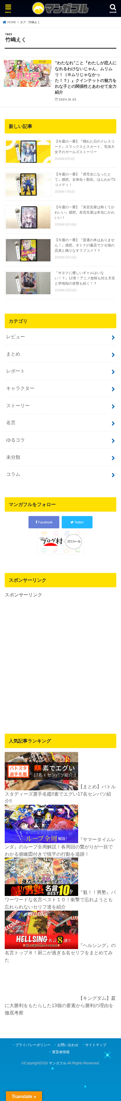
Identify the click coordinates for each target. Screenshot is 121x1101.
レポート (15, 370)
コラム (13, 474)
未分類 (13, 457)
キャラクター (20, 388)
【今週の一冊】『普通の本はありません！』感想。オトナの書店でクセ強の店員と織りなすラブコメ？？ (85, 245)
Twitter (78, 522)
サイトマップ (95, 1045)
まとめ (13, 353)
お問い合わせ (67, 1045)
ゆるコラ (15, 439)
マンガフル (57, 1063)
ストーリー (18, 405)
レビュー (15, 336)
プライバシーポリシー (33, 1045)
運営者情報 (61, 1052)
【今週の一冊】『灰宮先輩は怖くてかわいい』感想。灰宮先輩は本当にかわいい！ (85, 212)
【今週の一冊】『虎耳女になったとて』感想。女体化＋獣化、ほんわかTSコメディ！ (85, 179)
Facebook (45, 522)
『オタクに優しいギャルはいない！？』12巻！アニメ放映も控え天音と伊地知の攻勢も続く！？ (85, 278)
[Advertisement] (60, 658)
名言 (11, 422)
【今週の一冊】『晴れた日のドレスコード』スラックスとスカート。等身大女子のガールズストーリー (85, 146)
